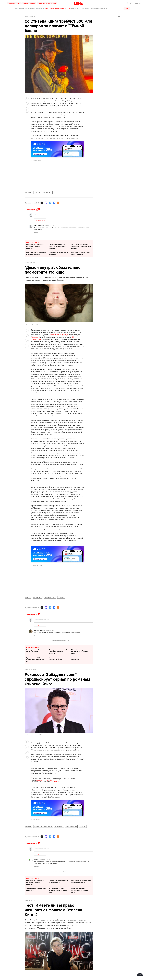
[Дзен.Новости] (42, 203)
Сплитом (35, 337)
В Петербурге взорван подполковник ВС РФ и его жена (79, 651)
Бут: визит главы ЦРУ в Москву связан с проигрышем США (35, 659)
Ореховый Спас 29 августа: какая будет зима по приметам (35, 246)
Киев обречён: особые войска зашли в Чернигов (80, 253)
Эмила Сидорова (37, 160)
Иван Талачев (36, 819)
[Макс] (46, 203)
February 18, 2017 (57, 781)
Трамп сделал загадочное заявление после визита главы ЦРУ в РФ (81, 246)
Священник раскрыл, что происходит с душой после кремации (57, 246)
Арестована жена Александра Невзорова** (58, 253)
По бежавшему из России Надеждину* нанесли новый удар (58, 915)
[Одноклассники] (58, 203)
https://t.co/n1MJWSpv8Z (44, 780)
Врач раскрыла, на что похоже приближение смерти (36, 253)
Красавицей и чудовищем (59, 335)
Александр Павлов (37, 565)
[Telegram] (50, 203)
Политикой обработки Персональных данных (57, 8)
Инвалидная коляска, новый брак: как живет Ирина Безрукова (58, 651)
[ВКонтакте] (54, 203)
